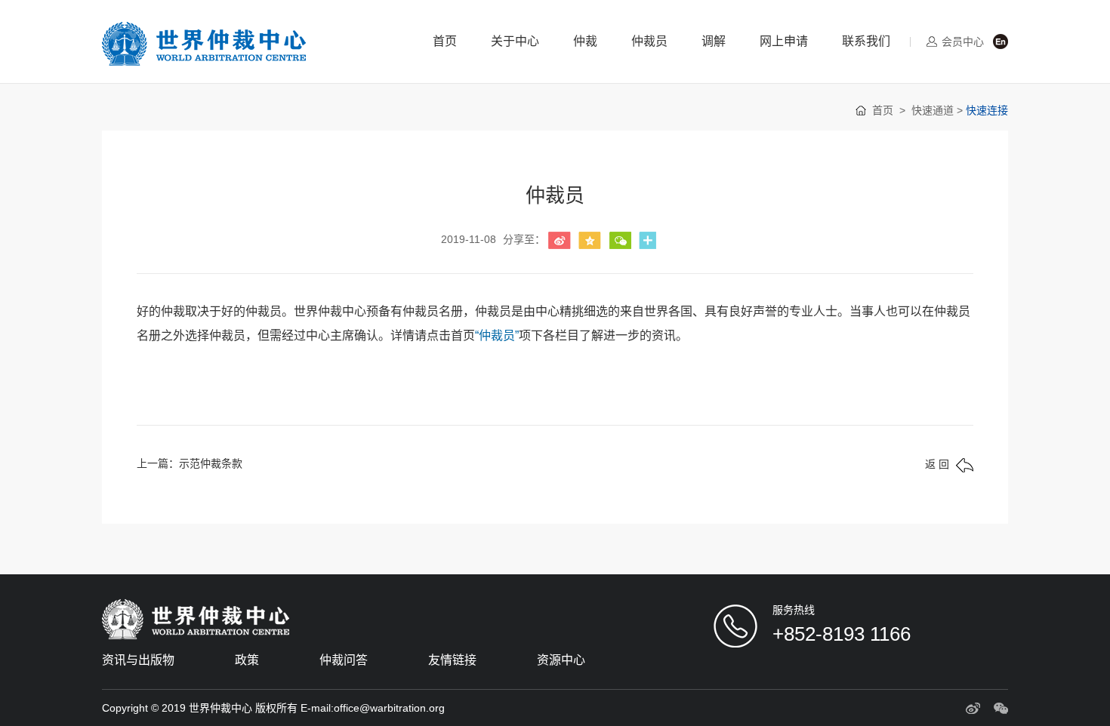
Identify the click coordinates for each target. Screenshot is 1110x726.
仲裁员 (649, 41)
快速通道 (932, 110)
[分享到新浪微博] (559, 240)
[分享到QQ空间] (589, 240)
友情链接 (452, 660)
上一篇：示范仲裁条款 (189, 463)
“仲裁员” (497, 335)
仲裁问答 (343, 660)
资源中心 (561, 660)
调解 (713, 41)
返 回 (937, 464)
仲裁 (585, 41)
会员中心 (963, 41)
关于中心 (515, 41)
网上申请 (784, 41)
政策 (247, 660)
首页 (445, 41)
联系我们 (866, 41)
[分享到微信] (620, 240)
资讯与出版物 (138, 660)
